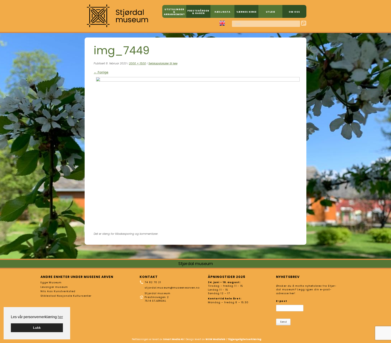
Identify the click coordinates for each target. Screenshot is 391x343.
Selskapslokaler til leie (162, 63)
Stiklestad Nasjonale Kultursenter (66, 296)
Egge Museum (51, 282)
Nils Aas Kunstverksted (58, 291)
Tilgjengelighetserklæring (244, 339)
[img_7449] (198, 80)
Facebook (214, 23)
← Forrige (101, 72)
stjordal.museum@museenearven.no (172, 287)
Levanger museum (54, 287)
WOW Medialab (215, 339)
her (60, 317)
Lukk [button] (37, 327)
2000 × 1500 (137, 63)
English (222, 23)
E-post (281, 301)
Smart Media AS (173, 339)
